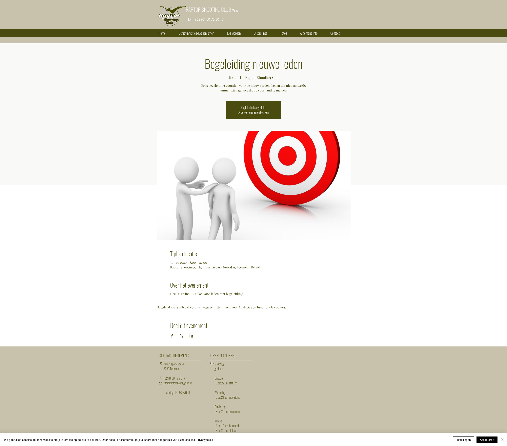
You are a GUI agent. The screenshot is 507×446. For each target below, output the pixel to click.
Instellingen (463, 440)
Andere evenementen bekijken (253, 112)
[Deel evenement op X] (182, 336)
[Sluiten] (502, 439)
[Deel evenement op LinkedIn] (191, 336)
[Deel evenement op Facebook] (172, 336)
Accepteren (487, 440)
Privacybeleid (204, 440)
